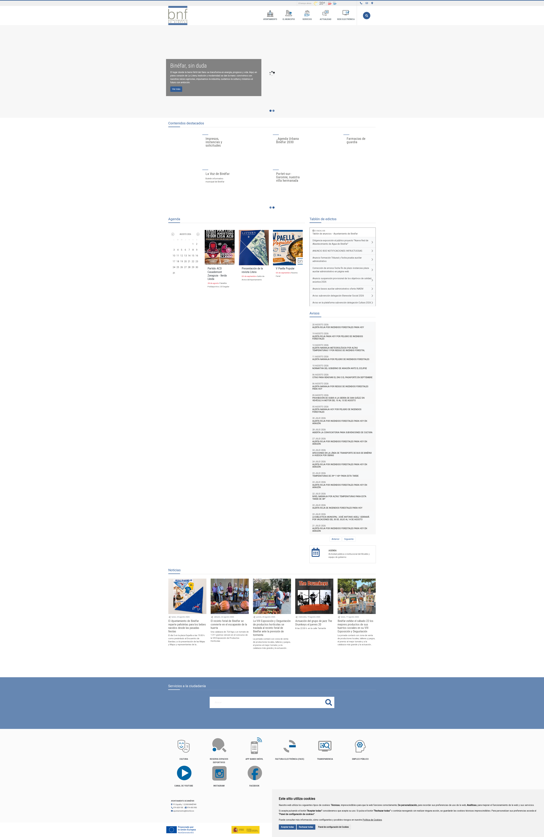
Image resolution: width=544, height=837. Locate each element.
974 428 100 (178, 807)
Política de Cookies (372, 819)
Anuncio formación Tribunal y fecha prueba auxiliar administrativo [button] (337, 259)
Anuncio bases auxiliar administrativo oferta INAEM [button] (338, 288)
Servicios (307, 19)
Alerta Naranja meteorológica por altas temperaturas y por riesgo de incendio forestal (338, 349)
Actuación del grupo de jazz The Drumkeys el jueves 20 (313, 622)
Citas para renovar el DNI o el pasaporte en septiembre (342, 377)
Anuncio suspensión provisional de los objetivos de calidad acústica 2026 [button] (342, 280)
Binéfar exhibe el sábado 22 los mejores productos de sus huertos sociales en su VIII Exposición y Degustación (355, 626)
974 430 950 (192, 807)
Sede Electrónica (346, 19)
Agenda (333, 550)
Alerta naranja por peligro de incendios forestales (340, 359)
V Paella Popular (285, 268)
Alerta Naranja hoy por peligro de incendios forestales (336, 410)
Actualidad (325, 19)
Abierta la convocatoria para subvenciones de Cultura (342, 432)
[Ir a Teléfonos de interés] (361, 3)
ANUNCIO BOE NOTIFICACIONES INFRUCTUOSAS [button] (337, 250)
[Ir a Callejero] (372, 3)
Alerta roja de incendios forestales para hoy (337, 508)
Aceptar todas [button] (287, 827)
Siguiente (349, 539)
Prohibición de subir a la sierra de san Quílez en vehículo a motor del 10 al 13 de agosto (338, 399)
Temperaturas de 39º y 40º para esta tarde (335, 476)
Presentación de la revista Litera (252, 270)
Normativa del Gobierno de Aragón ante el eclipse (339, 368)
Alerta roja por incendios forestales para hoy (338, 327)
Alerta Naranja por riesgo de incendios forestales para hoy (340, 387)
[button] (172, 234)
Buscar (366, 15)
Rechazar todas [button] (306, 827)
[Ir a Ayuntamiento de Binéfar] (177, 15)
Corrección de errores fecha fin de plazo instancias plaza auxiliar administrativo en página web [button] (341, 270)
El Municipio (289, 19)
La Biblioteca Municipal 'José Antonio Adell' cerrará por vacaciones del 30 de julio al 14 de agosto (340, 518)
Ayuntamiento (270, 19)
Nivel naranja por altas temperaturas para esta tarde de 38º (339, 497)
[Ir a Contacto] (367, 3)
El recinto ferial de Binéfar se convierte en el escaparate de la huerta (229, 624)
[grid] (185, 257)
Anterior (335, 539)
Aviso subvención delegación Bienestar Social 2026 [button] (338, 295)
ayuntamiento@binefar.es (183, 811)
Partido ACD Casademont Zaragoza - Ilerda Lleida (217, 274)
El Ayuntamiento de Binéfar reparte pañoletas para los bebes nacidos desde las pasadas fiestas (187, 626)
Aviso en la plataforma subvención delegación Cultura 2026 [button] (342, 302)
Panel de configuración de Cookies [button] (333, 827)
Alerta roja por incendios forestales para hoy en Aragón (339, 422)
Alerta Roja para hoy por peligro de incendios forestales (337, 337)
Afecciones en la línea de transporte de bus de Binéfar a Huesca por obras (342, 454)
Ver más (176, 89)
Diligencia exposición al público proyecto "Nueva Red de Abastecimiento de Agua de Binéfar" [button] (340, 242)
